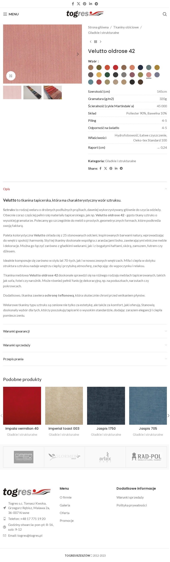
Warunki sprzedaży (130, 497)
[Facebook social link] (72, 4)
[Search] (165, 14)
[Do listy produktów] (95, 41)
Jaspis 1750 (106, 428)
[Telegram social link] (96, 4)
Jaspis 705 (148, 428)
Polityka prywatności (132, 505)
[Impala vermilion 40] (22, 406)
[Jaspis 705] (148, 406)
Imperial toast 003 (64, 428)
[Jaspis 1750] (106, 406)
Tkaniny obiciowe (126, 27)
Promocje (67, 520)
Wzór (92, 61)
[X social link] (78, 4)
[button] (7, 54)
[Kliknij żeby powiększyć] (11, 75)
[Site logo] (85, 14)
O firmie (66, 497)
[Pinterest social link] (85, 4)
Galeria (65, 505)
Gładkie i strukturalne (103, 32)
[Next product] (100, 41)
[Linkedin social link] (90, 4)
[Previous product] (90, 41)
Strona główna (98, 27)
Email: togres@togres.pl (25, 535)
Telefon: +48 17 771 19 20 (26, 519)
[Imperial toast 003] (64, 406)
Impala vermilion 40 (22, 428)
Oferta (64, 513)
